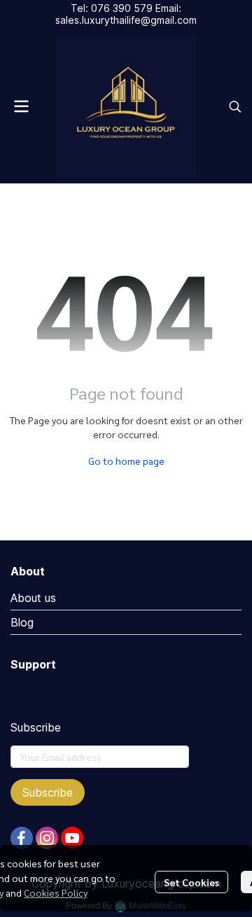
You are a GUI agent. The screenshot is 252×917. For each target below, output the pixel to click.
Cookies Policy (56, 892)
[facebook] (21, 838)
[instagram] (47, 838)
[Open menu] (21, 106)
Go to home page (126, 460)
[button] (235, 106)
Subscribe (47, 792)
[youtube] (72, 838)
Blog (22, 622)
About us (33, 598)
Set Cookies (191, 882)
